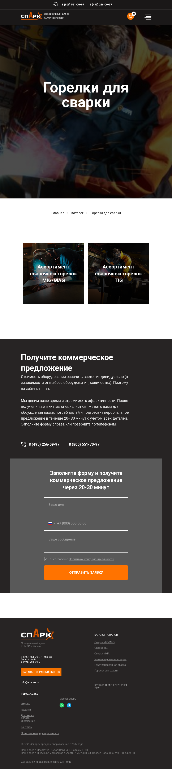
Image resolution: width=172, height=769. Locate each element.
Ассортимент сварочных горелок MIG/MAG (53, 690)
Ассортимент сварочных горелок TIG (118, 690)
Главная (57, 630)
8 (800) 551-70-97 (73, 4)
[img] (31, 16)
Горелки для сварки (105, 630)
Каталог (77, 630)
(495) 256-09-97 (102, 4)
